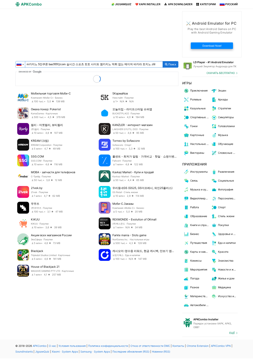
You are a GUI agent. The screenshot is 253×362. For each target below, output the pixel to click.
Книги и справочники (200, 225)
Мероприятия (198, 269)
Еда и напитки (227, 242)
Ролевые (195, 99)
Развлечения (226, 171)
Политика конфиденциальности (108, 345)
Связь (194, 180)
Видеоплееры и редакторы (200, 198)
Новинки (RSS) (161, 351)
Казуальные (198, 108)
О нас (52, 345)
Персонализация (228, 198)
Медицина (224, 287)
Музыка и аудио (200, 189)
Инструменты (199, 171)
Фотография (225, 189)
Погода (194, 278)
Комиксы (196, 260)
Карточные (197, 135)
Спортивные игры (200, 117)
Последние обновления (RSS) (130, 351)
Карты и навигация (200, 251)
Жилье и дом (226, 278)
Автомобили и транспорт (200, 305)
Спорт (222, 207)
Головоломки (226, 126)
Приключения (199, 90)
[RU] (18, 64)
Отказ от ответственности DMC (150, 345)
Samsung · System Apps (95, 351)
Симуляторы (226, 117)
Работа (194, 207)
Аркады (223, 99)
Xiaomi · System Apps (65, 351)
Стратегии (224, 108)
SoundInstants (24, 351)
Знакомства (225, 260)
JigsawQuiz (42, 351)
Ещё (232, 332)
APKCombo (39, 345)
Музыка (223, 135)
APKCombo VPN (221, 345)
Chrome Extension (198, 345)
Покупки (223, 225)
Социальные (226, 180)
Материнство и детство (200, 296)
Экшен (222, 90)
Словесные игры (228, 152)
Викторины (197, 152)
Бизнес (194, 233)
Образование (198, 216)
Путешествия (198, 242)
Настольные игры (200, 143)
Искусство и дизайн (228, 296)
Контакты (178, 345)
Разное (194, 287)
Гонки (193, 126)
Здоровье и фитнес (228, 233)
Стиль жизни (226, 216)
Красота (223, 251)
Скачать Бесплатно (221, 72)
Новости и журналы (228, 269)
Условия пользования (72, 345)
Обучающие (225, 143)
